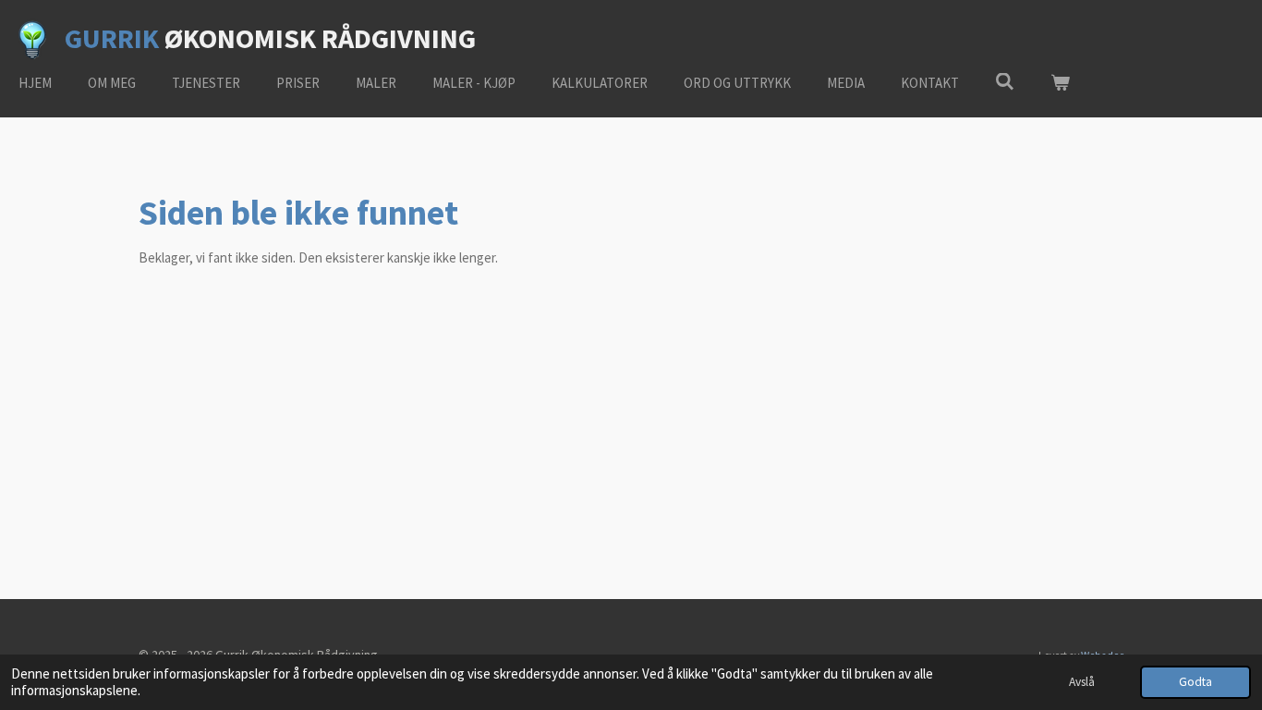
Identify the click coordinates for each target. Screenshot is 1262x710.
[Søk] (1004, 81)
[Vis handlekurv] (1060, 83)
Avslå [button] (1082, 682)
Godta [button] (1195, 682)
